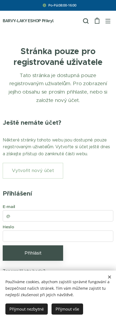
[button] (86, 21)
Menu (108, 20)
